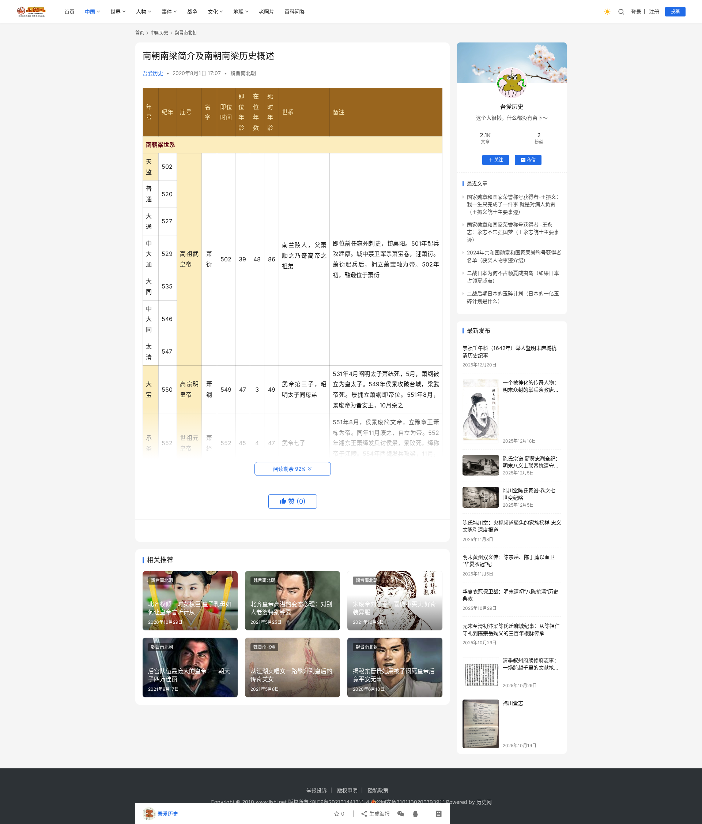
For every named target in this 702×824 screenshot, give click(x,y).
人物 (141, 11)
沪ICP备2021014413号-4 (340, 802)
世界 (115, 11)
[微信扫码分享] (400, 813)
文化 (213, 11)
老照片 (266, 11)
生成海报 (379, 813)
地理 (238, 11)
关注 (498, 160)
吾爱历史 (153, 73)
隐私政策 (378, 790)
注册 (654, 11)
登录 (636, 11)
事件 (167, 11)
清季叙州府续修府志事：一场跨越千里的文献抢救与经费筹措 (531, 667)
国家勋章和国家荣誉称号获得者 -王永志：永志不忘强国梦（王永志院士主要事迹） (513, 232)
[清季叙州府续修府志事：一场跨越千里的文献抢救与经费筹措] (481, 672)
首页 (69, 11)
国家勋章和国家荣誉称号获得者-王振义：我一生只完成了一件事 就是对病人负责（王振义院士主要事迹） (514, 204)
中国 (90, 11)
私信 (531, 160)
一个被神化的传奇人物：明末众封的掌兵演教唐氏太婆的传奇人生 (531, 389)
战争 (192, 11)
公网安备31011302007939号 (410, 802)
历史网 (484, 802)
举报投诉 (316, 790)
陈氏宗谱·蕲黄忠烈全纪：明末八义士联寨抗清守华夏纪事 (532, 465)
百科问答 (294, 11)
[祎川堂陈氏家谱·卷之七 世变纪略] (481, 497)
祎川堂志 (513, 703)
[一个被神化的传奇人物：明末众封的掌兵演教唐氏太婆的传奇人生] (481, 411)
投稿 (675, 11)
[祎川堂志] (481, 724)
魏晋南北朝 (243, 73)
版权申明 (347, 790)
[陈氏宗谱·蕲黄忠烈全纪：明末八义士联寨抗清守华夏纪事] (481, 465)
